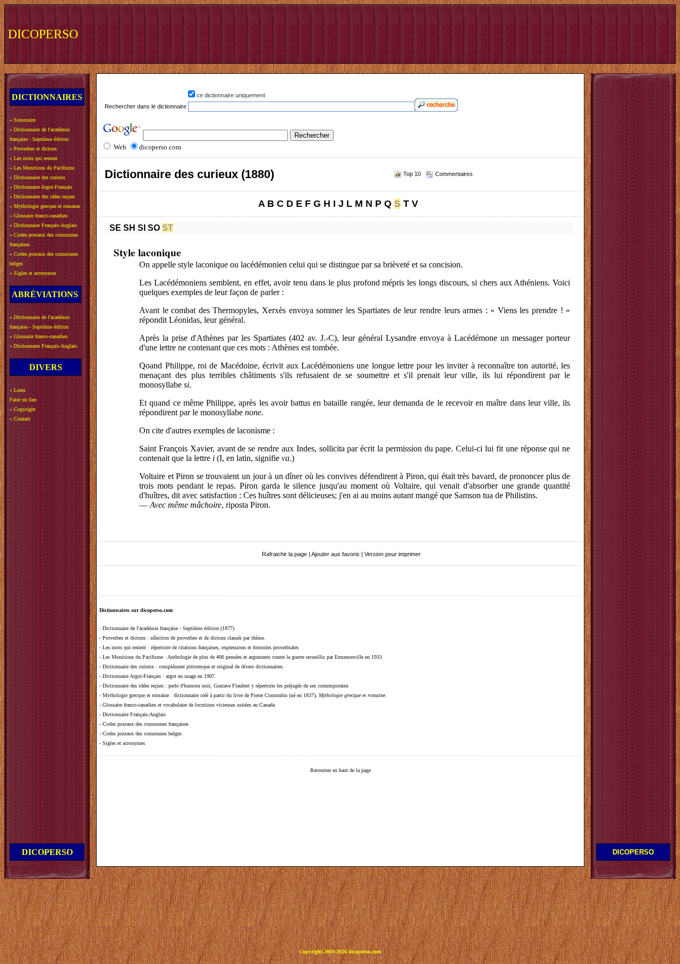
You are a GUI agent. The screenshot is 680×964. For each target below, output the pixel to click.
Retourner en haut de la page (340, 770)
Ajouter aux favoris (335, 554)
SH (129, 227)
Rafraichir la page (284, 554)
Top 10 (412, 174)
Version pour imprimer (392, 554)
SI (142, 227)
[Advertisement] (476, 33)
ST (167, 227)
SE (115, 227)
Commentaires (454, 174)
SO (154, 227)
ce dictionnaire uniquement (231, 95)
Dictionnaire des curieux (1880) (189, 174)
